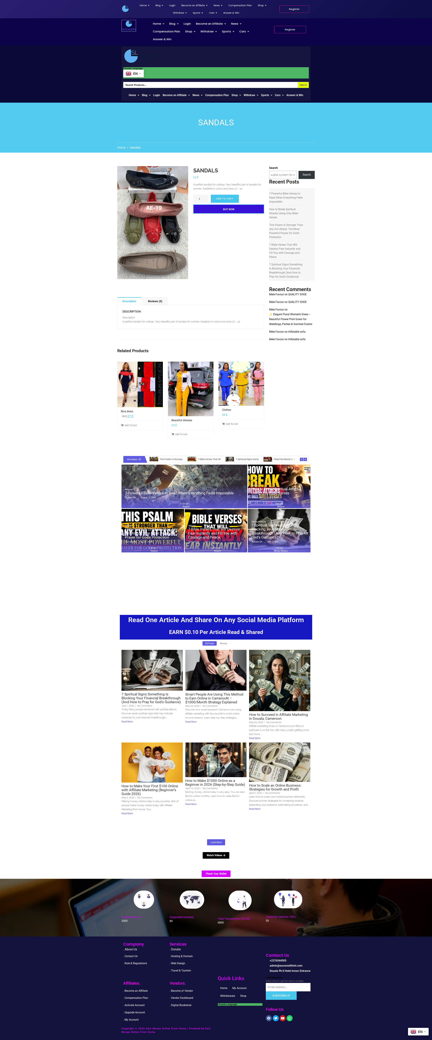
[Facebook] (269, 1018)
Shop (188, 31)
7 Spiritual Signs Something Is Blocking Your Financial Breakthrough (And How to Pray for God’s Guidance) (285, 270)
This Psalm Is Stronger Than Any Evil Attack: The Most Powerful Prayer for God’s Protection (286, 231)
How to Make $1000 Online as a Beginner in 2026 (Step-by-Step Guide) (215, 783)
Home (157, 24)
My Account (239, 988)
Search (273, 168)
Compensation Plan (166, 31)
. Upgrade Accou (133, 1012)
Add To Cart (131, 425)
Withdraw (207, 31)
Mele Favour (276, 294)
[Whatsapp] (290, 1018)
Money (255, 522)
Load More (216, 842)
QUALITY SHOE (297, 294)
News (234, 24)
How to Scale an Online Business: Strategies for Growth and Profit (275, 787)
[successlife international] (125, 8)
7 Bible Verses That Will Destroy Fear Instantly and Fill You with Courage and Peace (284, 250)
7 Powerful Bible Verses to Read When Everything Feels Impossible (286, 197)
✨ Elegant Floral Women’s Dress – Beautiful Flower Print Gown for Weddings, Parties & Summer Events (290, 319)
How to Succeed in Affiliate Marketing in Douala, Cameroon (278, 717)
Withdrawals (227, 995)
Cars (242, 31)
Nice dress (127, 411)
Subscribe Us (281, 995)
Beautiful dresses (181, 420)
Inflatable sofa (296, 331)
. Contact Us (130, 956)
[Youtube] (283, 1018)
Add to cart (224, 198)
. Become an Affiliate (135, 990)
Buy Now (228, 209)
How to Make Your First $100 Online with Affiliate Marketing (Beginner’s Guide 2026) (150, 790)
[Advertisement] (216, 579)
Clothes (226, 409)
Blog (172, 24)
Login (187, 24)
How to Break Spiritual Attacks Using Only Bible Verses (283, 213)
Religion (128, 489)
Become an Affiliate (209, 24)
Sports (226, 31)
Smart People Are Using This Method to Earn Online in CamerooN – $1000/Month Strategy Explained (214, 698)
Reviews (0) (155, 301)
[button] (158, 24)
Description (129, 301)
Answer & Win (162, 39)
